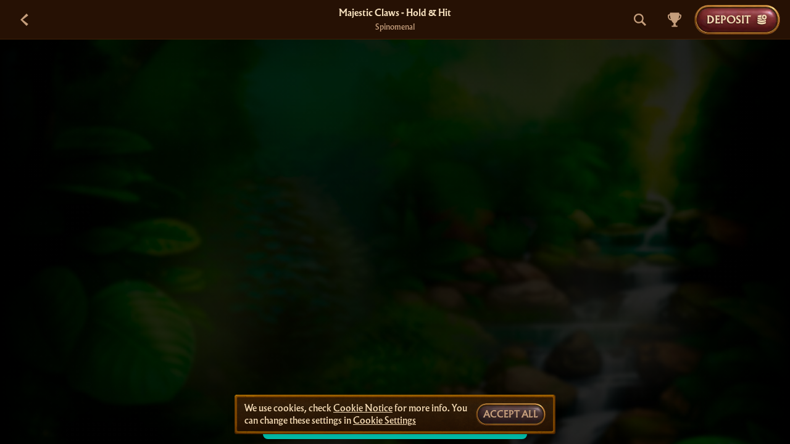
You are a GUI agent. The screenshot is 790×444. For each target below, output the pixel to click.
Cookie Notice (363, 408)
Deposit (728, 19)
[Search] (640, 20)
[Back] (25, 20)
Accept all (510, 414)
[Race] (674, 20)
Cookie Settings (384, 421)
